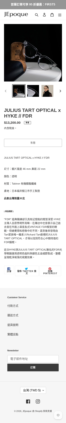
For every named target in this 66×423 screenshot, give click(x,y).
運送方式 (12, 315)
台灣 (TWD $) (32, 390)
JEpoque (27, 411)
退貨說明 (12, 324)
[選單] (60, 15)
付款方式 (12, 305)
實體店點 (12, 334)
